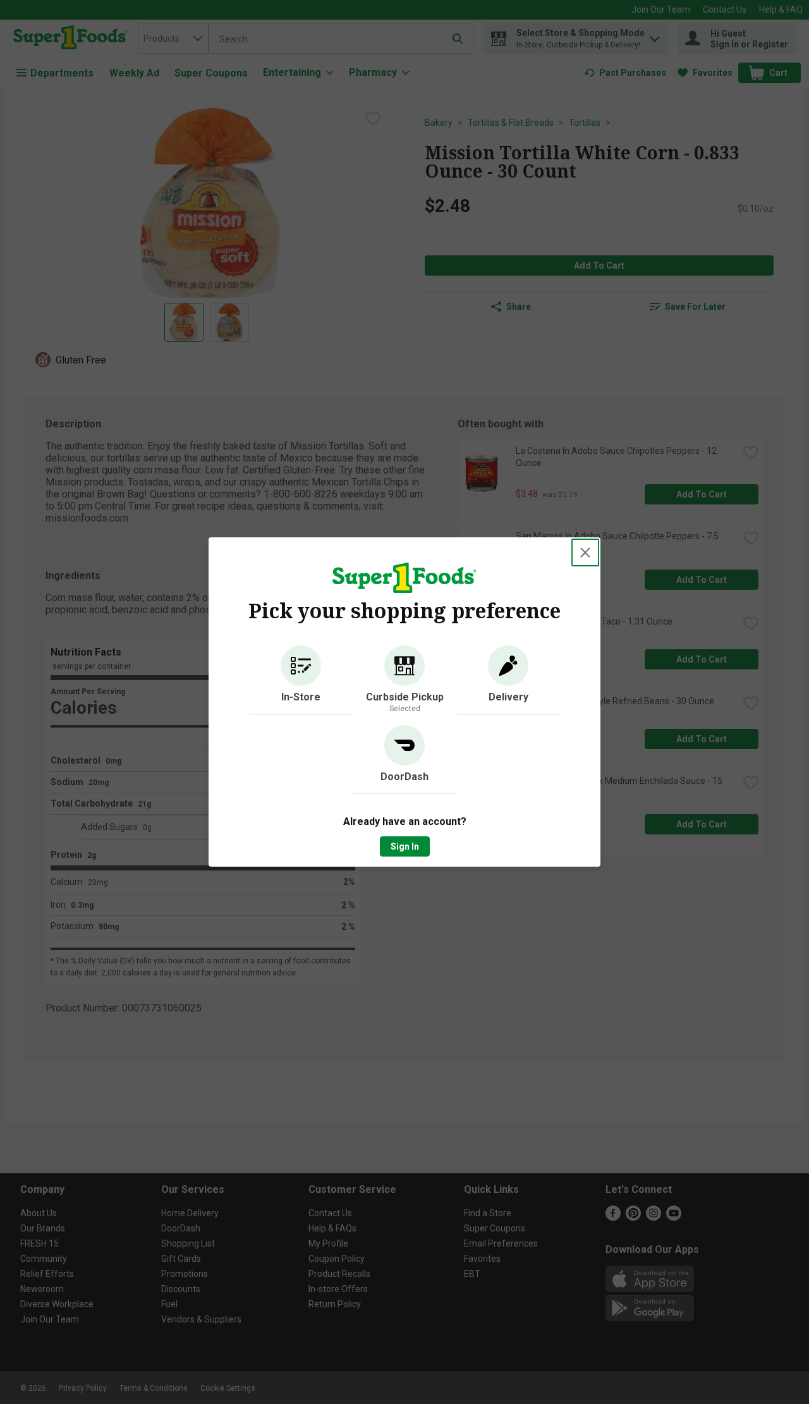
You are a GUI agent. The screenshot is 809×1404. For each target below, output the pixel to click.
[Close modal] (585, 552)
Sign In (405, 846)
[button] (301, 680)
